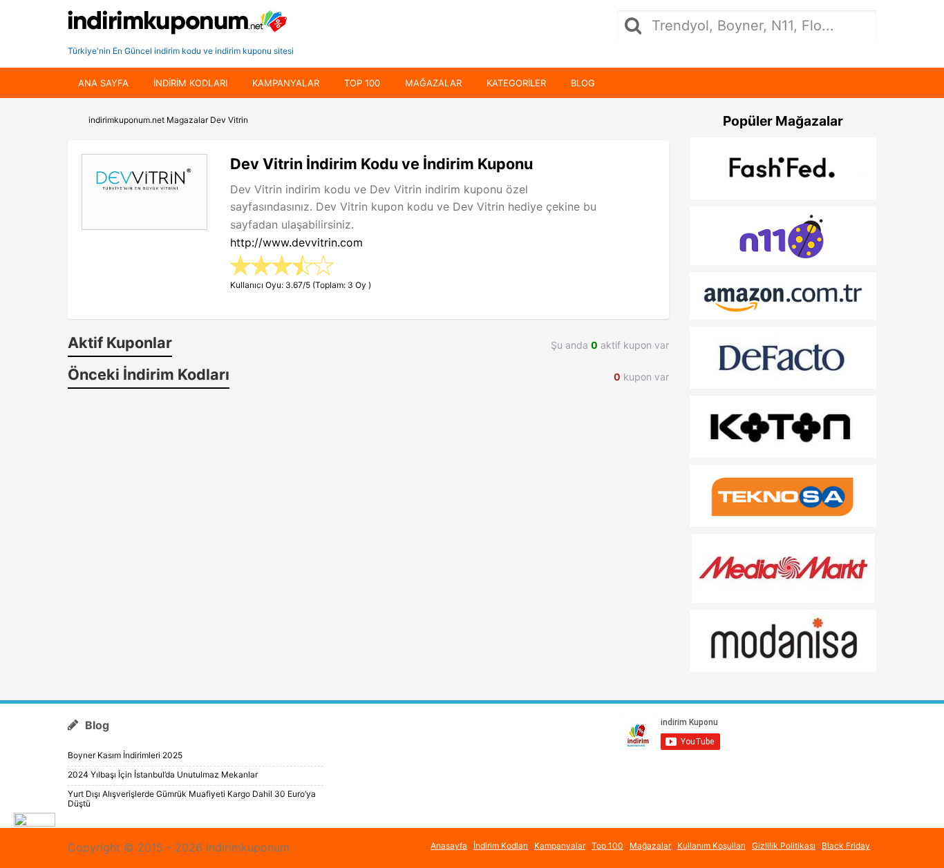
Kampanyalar (285, 82)
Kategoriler (516, 82)
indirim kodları (190, 82)
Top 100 (362, 82)
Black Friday (846, 845)
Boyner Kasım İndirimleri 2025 (125, 755)
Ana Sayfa (103, 82)
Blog (583, 82)
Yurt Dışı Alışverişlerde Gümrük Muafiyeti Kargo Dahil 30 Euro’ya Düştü (192, 799)
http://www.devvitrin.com (296, 242)
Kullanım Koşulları (711, 845)
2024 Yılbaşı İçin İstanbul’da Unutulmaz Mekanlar (163, 774)
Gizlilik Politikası (783, 845)
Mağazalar (433, 82)
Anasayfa (449, 845)
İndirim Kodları (500, 845)
